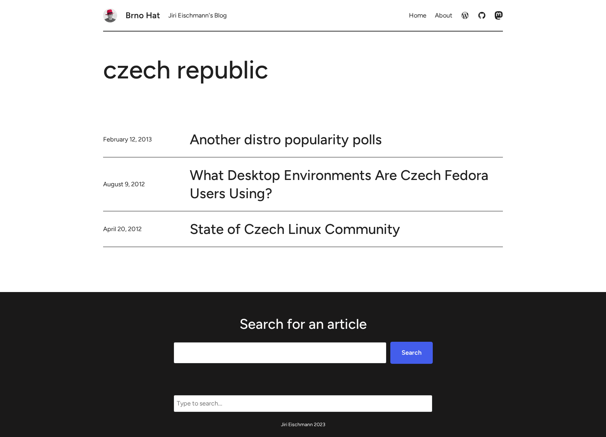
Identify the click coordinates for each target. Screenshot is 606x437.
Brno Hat (143, 15)
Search (412, 352)
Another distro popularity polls (286, 139)
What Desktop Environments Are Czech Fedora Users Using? (339, 184)
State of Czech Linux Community (295, 229)
